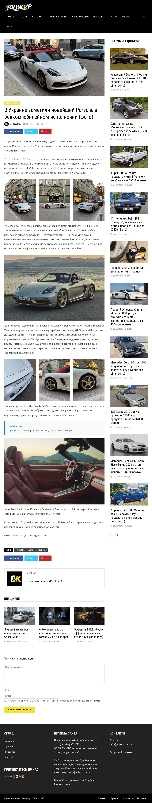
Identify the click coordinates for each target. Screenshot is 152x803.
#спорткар (41, 550)
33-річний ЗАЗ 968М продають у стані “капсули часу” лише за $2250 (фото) (128, 176)
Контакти (10, 752)
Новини (11, 16)
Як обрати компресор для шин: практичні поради (127, 269)
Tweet (33, 131)
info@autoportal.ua (80, 772)
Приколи (98, 16)
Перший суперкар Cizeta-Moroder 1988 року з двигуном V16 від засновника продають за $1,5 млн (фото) (126, 317)
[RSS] (20, 776)
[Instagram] (14, 776)
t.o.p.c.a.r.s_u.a (20, 535)
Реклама (9, 757)
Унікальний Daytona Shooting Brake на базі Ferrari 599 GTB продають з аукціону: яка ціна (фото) (128, 80)
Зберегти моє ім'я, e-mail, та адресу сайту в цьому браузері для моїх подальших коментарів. (54, 701)
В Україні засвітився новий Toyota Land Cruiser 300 (16, 633)
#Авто (30, 550)
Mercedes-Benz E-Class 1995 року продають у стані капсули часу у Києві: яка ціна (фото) (128, 368)
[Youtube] (8, 776)
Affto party (38, 16)
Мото (114, 16)
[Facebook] (5, 776)
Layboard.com (62, 784)
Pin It (47, 131)
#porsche (19, 550)
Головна (9, 741)
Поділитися (15, 131)
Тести (23, 16)
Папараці (126, 16)
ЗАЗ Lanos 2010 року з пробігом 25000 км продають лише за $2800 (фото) (126, 417)
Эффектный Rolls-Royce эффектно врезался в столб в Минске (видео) (88, 633)
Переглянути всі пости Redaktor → (44, 580)
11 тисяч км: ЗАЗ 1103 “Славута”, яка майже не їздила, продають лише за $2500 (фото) (127, 224)
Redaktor (17, 124)
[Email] (23, 776)
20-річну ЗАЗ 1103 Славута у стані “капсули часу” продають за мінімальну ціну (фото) (128, 515)
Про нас (8, 746)
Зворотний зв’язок (121, 752)
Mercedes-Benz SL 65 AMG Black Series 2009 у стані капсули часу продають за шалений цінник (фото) (127, 466)
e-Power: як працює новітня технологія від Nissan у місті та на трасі (54, 633)
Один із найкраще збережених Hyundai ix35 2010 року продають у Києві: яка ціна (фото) (128, 129)
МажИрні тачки (57, 16)
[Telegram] (17, 776)
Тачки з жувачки (80, 16)
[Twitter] (11, 776)
